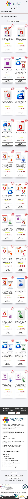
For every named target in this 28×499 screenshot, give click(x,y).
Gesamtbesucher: (6, 410)
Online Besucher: (7, 408)
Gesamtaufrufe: (18, 408)
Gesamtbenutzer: (19, 410)
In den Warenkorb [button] (7, 50)
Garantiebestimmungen (9, 464)
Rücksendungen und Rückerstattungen (12, 462)
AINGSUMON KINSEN (5, 496)
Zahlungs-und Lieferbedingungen (11, 460)
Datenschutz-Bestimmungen (10, 467)
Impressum (6, 456)
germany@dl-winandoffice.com (13, 451)
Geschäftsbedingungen (9, 458)
